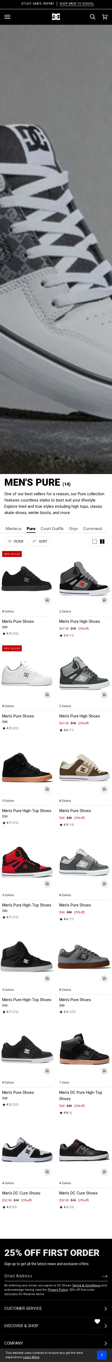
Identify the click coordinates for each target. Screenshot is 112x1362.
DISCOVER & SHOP (21, 1325)
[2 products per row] (102, 541)
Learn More (31, 1357)
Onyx (73, 528)
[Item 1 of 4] (27, 579)
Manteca (13, 528)
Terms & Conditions (86, 1285)
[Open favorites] (97, 1321)
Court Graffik (52, 528)
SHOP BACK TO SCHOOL (75, 3)
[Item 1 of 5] (84, 579)
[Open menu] (7, 17)
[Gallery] (27, 579)
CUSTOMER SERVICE (23, 1308)
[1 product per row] (94, 541)
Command (92, 528)
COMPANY (13, 1343)
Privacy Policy (58, 1290)
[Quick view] (47, 600)
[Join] (100, 1276)
